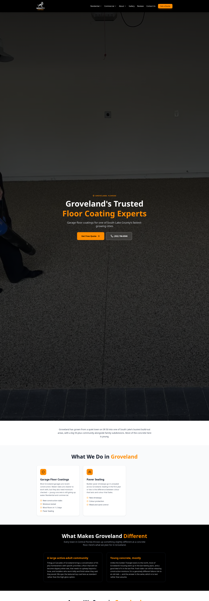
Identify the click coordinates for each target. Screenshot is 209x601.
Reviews (140, 6)
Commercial (109, 6)
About (121, 6)
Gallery (132, 6)
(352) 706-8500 (120, 236)
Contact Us (150, 6)
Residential (94, 6)
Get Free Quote (88, 236)
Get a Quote (165, 6)
